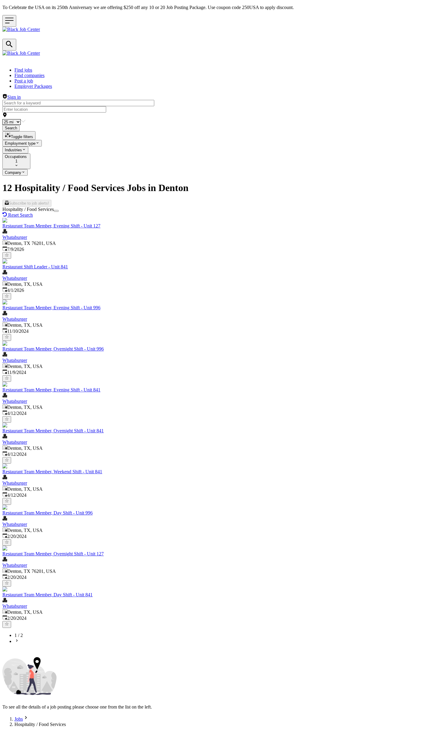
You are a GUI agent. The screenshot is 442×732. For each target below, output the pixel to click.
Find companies (29, 75)
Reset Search (20, 215)
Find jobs (23, 70)
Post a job (23, 80)
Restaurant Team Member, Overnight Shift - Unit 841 (53, 430)
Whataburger (14, 237)
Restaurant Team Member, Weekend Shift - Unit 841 (52, 471)
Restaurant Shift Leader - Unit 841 (35, 266)
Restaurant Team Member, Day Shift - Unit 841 (47, 594)
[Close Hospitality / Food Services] (56, 211)
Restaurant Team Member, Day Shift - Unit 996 (47, 512)
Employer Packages (33, 86)
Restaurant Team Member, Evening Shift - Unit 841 (51, 389)
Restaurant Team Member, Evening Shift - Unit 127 (51, 225)
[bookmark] (6, 255)
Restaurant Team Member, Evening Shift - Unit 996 (51, 307)
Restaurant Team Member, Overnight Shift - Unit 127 (53, 553)
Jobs (18, 718)
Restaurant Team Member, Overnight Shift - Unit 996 (53, 348)
